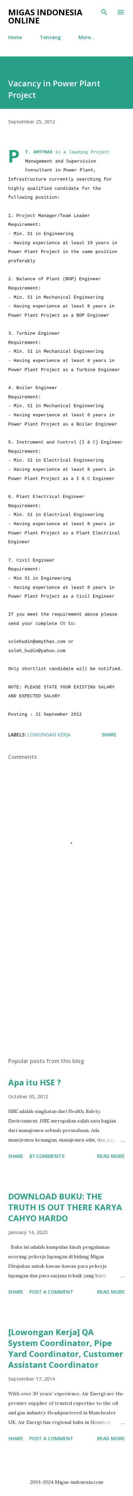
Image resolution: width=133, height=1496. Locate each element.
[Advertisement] (66, 987)
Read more (111, 1156)
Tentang (50, 37)
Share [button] (109, 734)
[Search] (104, 12)
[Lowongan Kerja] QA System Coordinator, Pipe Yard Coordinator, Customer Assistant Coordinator (65, 1348)
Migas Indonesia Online (45, 16)
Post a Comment (51, 1292)
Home (15, 37)
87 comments (46, 1156)
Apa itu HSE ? (34, 1082)
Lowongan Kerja (49, 734)
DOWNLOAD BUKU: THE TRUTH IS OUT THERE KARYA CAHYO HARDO (65, 1207)
